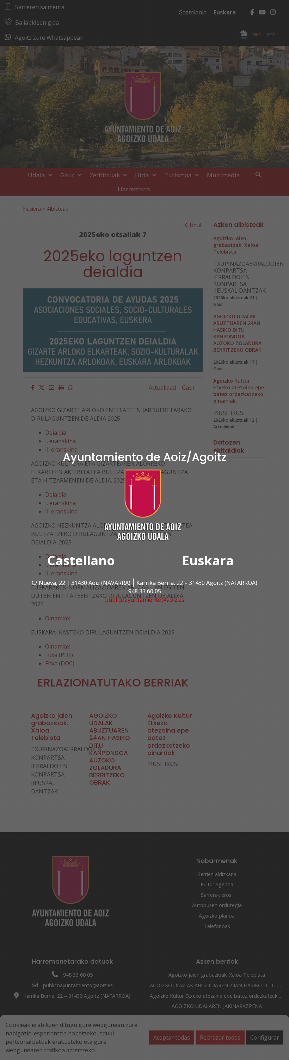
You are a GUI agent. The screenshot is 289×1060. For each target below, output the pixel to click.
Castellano (81, 560)
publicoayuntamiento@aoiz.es (144, 600)
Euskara (208, 560)
